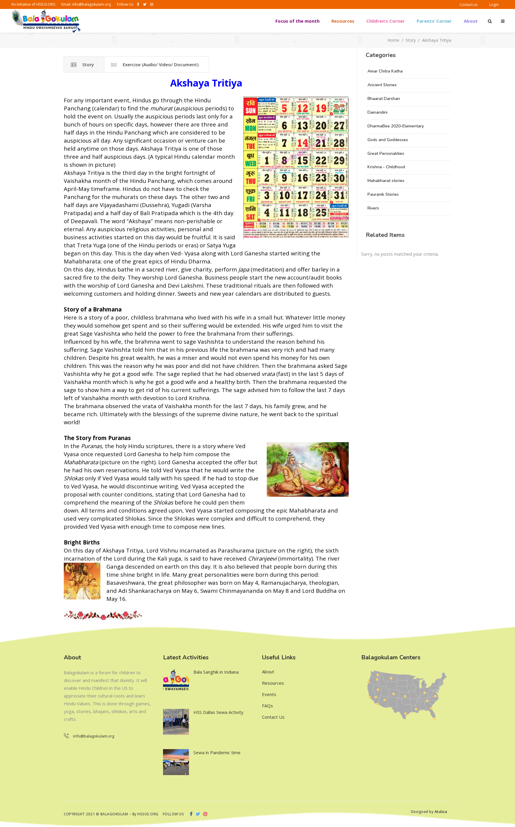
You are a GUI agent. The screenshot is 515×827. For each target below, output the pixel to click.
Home (393, 40)
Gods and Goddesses (387, 140)
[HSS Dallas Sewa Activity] (176, 722)
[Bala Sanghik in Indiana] (176, 682)
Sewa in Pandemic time (217, 752)
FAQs (267, 706)
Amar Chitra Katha (385, 71)
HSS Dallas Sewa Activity (218, 712)
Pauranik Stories (383, 194)
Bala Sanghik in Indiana (216, 672)
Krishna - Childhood (386, 167)
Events (269, 694)
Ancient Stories (382, 85)
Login (494, 4)
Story (411, 40)
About (268, 672)
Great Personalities (385, 153)
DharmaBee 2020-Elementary (395, 126)
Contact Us (273, 717)
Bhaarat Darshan (383, 98)
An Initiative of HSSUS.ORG (33, 4)
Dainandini (377, 112)
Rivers (373, 208)
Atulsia (441, 811)
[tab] (83, 64)
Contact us (468, 4)
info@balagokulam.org (91, 4)
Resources (273, 683)
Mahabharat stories (385, 180)
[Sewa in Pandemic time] (176, 762)
